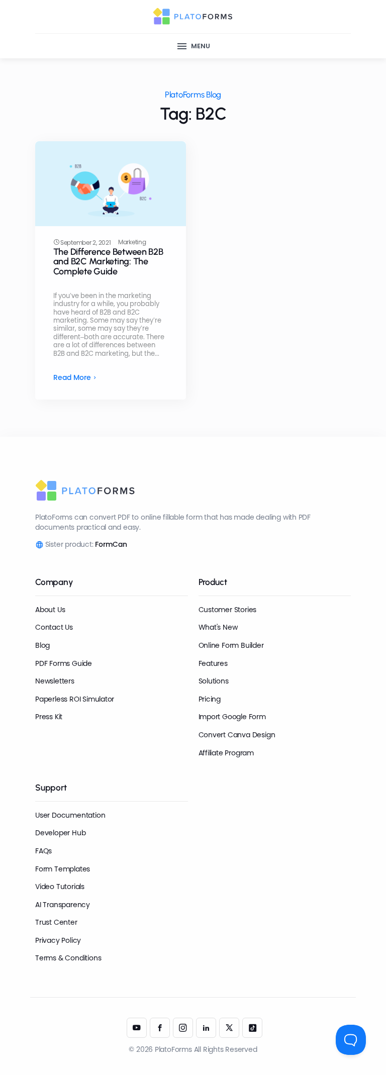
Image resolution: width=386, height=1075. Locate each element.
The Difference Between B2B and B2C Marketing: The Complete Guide (108, 261)
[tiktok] (252, 1028)
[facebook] (160, 1028)
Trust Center (56, 922)
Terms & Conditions (68, 958)
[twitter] (229, 1028)
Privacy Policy (58, 940)
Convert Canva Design (237, 735)
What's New (218, 627)
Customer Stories (228, 610)
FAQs (43, 851)
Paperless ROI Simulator (74, 699)
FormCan (111, 544)
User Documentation (70, 815)
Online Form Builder (231, 645)
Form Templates (62, 869)
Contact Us (54, 627)
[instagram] (183, 1028)
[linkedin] (206, 1028)
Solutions (214, 681)
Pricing (210, 699)
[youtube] (137, 1028)
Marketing (132, 242)
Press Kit (48, 717)
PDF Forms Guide (63, 663)
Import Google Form (232, 717)
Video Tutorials (59, 887)
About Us (50, 610)
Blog (42, 645)
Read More (72, 377)
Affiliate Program (226, 753)
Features (213, 663)
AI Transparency (62, 905)
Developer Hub (60, 833)
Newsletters (54, 681)
